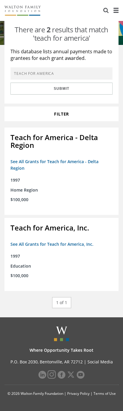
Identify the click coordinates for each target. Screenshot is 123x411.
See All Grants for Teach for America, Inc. (51, 244)
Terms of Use (104, 393)
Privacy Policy (78, 393)
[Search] (106, 10)
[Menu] (116, 10)
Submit (61, 89)
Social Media (100, 362)
